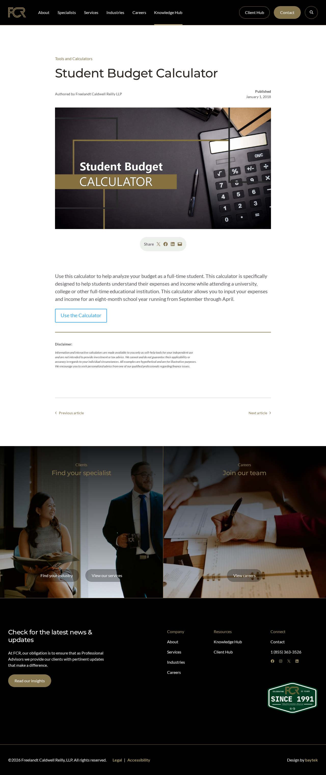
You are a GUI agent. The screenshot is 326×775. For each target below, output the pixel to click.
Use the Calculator (81, 315)
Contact (287, 12)
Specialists (67, 12)
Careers (139, 12)
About (43, 12)
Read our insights (30, 680)
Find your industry (56, 575)
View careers (244, 575)
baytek (311, 759)
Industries (115, 12)
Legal (117, 759)
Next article (258, 413)
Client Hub (254, 12)
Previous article (71, 413)
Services (91, 12)
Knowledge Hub (168, 12)
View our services (107, 575)
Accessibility (138, 759)
